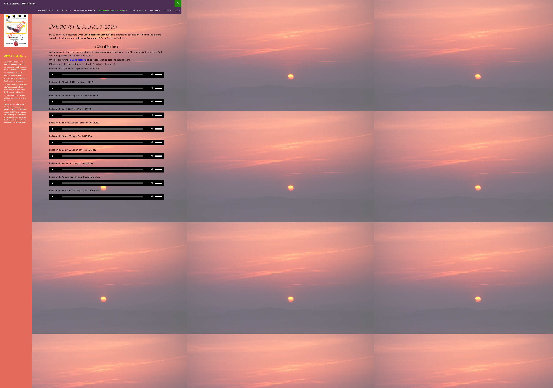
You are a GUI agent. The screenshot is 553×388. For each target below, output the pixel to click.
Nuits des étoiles (64, 10)
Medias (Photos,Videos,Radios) (112, 10)
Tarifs (177, 10)
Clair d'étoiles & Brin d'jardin (19, 3)
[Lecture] (52, 74)
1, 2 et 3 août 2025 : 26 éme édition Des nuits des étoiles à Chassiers (15, 98)
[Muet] (152, 74)
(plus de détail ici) (78, 59)
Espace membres (137, 10)
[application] (106, 75)
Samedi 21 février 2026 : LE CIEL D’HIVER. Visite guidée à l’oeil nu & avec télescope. (15, 78)
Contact (167, 10)
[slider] (159, 74)
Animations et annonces (84, 10)
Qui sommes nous (45, 10)
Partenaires (155, 10)
